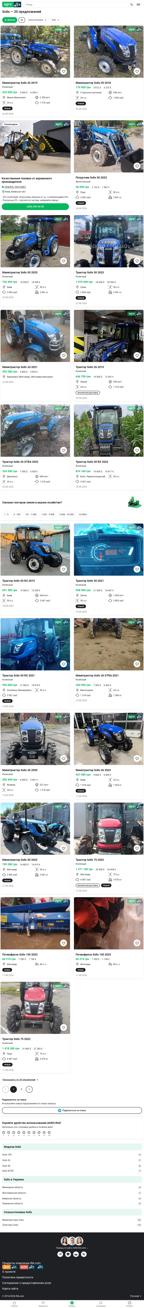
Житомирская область (71, 1193)
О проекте (9, 1271)
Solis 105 (71, 1154)
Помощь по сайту (72, 1248)
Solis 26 (71, 1160)
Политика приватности (17, 1277)
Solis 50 (71, 1166)
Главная (14, 1306)
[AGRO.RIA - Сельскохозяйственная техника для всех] (12, 4)
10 (49, 1136)
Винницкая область (71, 1187)
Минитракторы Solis (71, 1220)
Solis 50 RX (71, 1170)
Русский (135, 1296)
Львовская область (71, 1203)
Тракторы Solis (71, 1225)
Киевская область (71, 1198)
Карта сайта (10, 1288)
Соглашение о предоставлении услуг (26, 1283)
